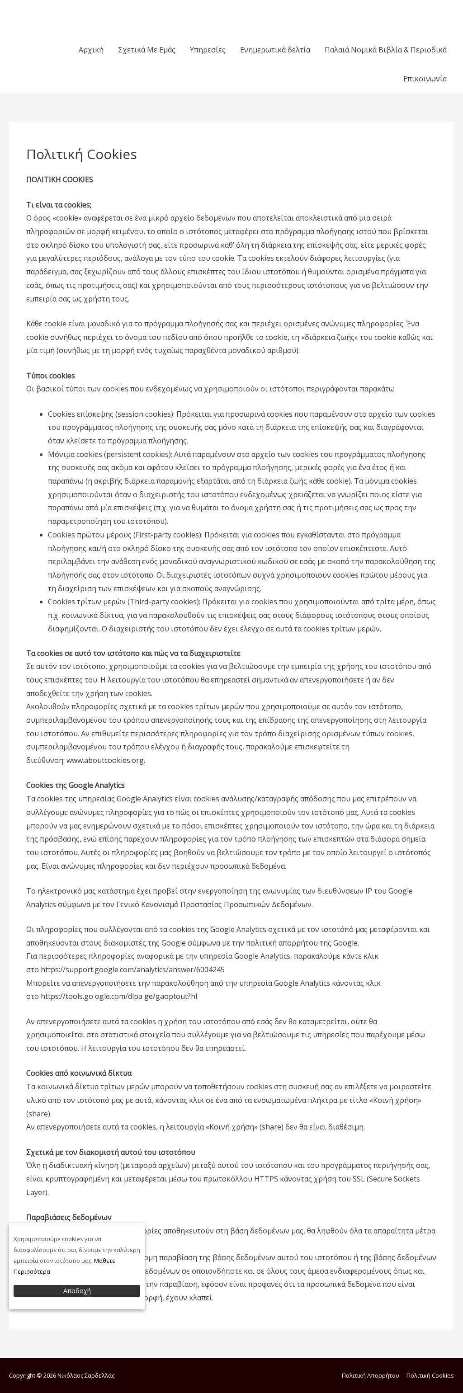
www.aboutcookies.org (105, 760)
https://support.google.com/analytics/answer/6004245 (133, 969)
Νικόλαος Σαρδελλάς (57, 13)
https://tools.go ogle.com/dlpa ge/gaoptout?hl (119, 996)
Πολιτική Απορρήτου (370, 1375)
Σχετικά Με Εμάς (146, 50)
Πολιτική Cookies (430, 1375)
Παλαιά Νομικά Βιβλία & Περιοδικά (386, 50)
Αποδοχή (77, 1290)
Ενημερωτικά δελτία (275, 50)
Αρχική (91, 50)
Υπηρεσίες (208, 50)
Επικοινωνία (425, 79)
